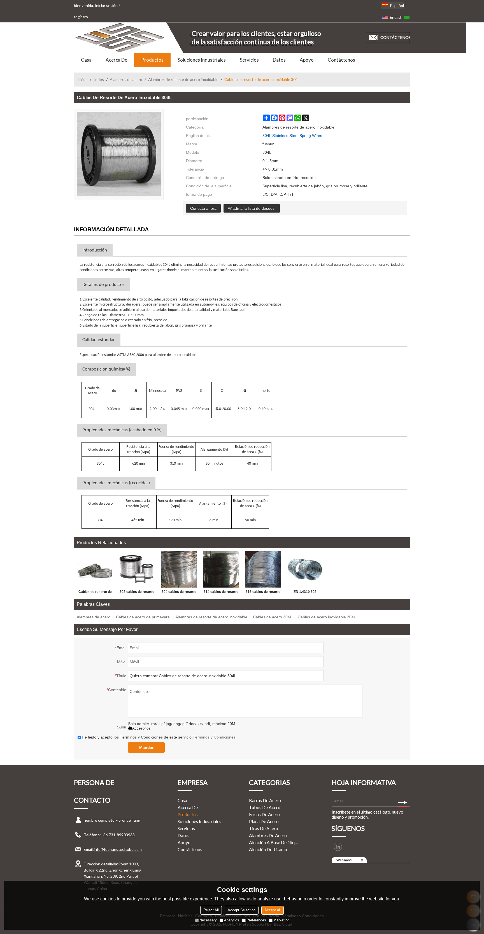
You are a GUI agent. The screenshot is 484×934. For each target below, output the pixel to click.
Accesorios (141, 728)
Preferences (256, 920)
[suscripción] (402, 801)
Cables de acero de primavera (143, 617)
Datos (279, 60)
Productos (152, 60)
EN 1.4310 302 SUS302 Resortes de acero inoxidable (305, 593)
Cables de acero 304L (272, 617)
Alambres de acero (126, 79)
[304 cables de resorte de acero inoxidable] (179, 569)
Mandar (146, 747)
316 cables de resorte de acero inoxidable (263, 593)
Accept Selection (241, 910)
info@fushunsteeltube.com (118, 849)
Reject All (211, 910)
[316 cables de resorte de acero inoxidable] (263, 569)
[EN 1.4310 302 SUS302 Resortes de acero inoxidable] (305, 569)
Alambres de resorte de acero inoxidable (183, 79)
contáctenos (395, 37)
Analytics (231, 920)
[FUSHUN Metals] (120, 37)
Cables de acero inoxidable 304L (327, 617)
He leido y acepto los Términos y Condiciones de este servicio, (159, 737)
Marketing (281, 920)
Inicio (83, 79)
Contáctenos (341, 60)
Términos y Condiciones (214, 737)
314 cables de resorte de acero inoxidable (221, 593)
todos (99, 79)
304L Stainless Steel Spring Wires (292, 135)
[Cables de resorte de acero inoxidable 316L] (95, 569)
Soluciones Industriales (202, 60)
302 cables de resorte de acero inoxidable (137, 593)
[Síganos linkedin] (338, 847)
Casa (86, 60)
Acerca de (116, 60)
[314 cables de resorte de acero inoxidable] (221, 569)
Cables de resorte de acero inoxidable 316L (95, 593)
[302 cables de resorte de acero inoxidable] (137, 569)
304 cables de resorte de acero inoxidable (179, 593)
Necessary (208, 920)
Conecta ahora (203, 208)
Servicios (249, 60)
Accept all (272, 910)
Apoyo (307, 60)
